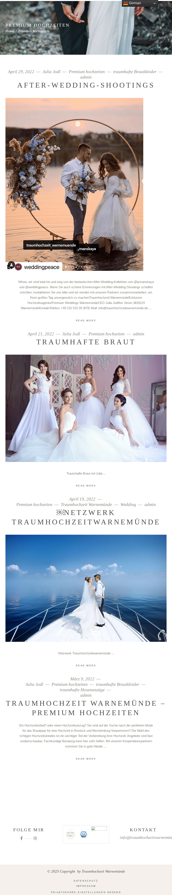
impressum (86, 886)
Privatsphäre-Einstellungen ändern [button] (86, 892)
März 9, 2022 (82, 679)
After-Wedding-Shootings (86, 85)
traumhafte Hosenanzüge (82, 689)
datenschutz (86, 880)
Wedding (128, 504)
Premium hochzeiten (87, 71)
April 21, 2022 (41, 334)
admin (86, 77)
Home (9, 31)
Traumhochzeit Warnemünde (86, 504)
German (134, 3)
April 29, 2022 (21, 71)
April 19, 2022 (82, 499)
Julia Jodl (51, 71)
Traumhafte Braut (86, 342)
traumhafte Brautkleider (134, 71)
